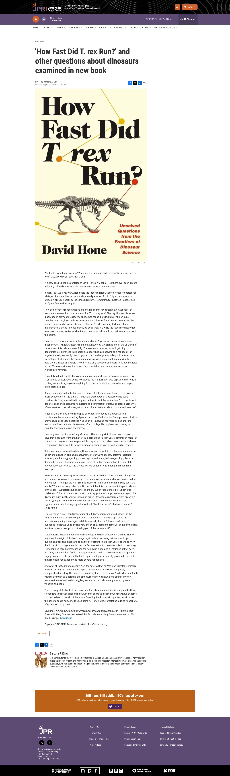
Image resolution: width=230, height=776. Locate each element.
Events (89, 28)
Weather (146, 28)
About (132, 28)
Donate (191, 7)
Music (47, 28)
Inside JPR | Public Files (99, 739)
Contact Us (94, 727)
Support (103, 28)
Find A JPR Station (167, 727)
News (35, 28)
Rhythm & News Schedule (170, 739)
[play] (36, 19)
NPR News (39, 41)
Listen (59, 28)
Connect (119, 28)
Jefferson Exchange (165, 28)
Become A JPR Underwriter (135, 733)
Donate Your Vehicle (132, 739)
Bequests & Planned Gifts (135, 745)
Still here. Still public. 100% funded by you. (115, 696)
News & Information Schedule (172, 745)
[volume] (44, 19)
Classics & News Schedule (170, 733)
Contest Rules (95, 745)
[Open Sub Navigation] (40, 28)
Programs (74, 28)
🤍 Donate (115, 706)
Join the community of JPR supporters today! (132, 700)
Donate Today (130, 727)
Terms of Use (95, 733)
